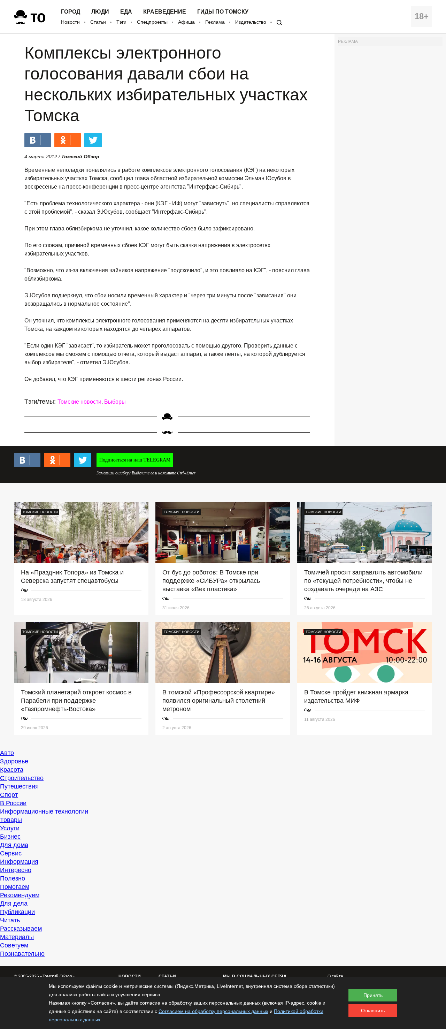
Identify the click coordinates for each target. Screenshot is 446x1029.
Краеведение (164, 12)
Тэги (121, 22)
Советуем (14, 945)
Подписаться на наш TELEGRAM (134, 460)
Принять (373, 995)
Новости (70, 22)
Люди (100, 12)
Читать (10, 920)
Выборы (115, 402)
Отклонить (373, 1010)
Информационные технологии (44, 811)
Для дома (14, 844)
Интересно (15, 870)
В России (13, 803)
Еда (126, 12)
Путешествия (19, 786)
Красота (11, 769)
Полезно (12, 878)
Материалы (17, 936)
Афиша (186, 22)
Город (70, 12)
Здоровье (14, 761)
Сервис (11, 853)
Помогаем (14, 886)
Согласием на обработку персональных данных (213, 1011)
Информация (19, 861)
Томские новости (79, 402)
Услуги (10, 828)
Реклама (215, 22)
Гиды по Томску (222, 12)
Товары (11, 819)
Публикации (17, 911)
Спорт (9, 794)
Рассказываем (21, 928)
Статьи (98, 22)
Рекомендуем (19, 895)
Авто (7, 752)
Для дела (14, 903)
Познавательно (22, 953)
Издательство (250, 22)
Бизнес (10, 836)
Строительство (22, 778)
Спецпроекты (152, 22)
